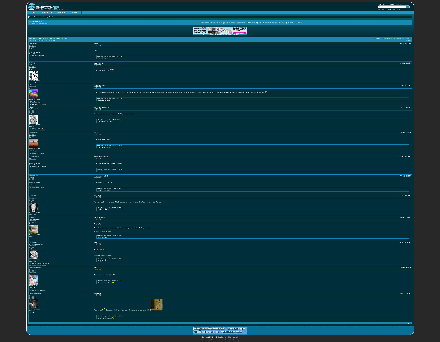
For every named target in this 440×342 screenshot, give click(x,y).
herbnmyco (33, 132)
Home (33, 12)
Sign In (33, 24)
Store (282, 22)
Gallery (74, 12)
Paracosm (33, 85)
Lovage (32, 217)
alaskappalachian (35, 293)
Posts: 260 (32, 126)
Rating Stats (53, 40)
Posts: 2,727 (32, 82)
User (403, 38)
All (380, 38)
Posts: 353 (32, 150)
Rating (399, 38)
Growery (299, 22)
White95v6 (33, 43)
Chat (275, 22)
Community (61, 12)
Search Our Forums (395, 4)
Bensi (32, 107)
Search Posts (217, 22)
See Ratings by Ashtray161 (39, 40)
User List (268, 22)
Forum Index (205, 22)
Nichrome (33, 195)
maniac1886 (34, 176)
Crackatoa (33, 242)
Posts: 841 (32, 287)
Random (290, 22)
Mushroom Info (47, 12)
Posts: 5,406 (32, 261)
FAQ (260, 22)
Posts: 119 (32, 54)
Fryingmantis (34, 156)
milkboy (32, 63)
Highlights (242, 22)
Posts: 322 (32, 165)
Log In (389, 9)
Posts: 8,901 (32, 214)
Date (408, 38)
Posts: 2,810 (32, 310)
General (384, 38)
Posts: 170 (32, 184)
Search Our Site (383, 4)
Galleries (252, 22)
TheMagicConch (35, 267)
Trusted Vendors (230, 22)
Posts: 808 (32, 101)
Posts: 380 (32, 236)
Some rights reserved (231, 337)
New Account (382, 9)
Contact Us (396, 9)
